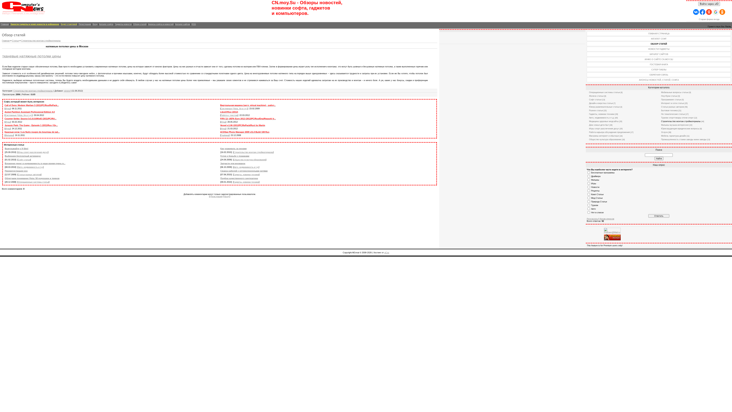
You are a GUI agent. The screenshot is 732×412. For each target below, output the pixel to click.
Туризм (594, 205)
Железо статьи (596, 96)
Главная (5, 24)
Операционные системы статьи (33, 182)
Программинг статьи (671, 99)
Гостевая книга (659, 64)
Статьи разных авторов (29, 174)
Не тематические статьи (673, 114)
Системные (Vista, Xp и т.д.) (234, 108)
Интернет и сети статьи (672, 103)
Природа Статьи (599, 201)
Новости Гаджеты (658, 49)
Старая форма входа (709, 19)
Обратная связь (658, 75)
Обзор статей (139, 24)
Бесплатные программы (603, 172)
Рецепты (595, 191)
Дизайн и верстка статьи (601, 103)
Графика (225, 135)
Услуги (664, 132)
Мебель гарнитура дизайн (673, 136)
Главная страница (658, 33)
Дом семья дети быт (599, 125)
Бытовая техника (669, 110)
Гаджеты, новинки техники (246, 174)
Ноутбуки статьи (669, 96)
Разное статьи (596, 110)
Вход (95, 24)
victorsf (67, 91)
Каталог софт (659, 39)
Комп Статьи (597, 194)
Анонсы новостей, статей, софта (659, 80)
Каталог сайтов (182, 24)
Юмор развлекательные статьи (604, 107)
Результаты (592, 219)
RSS (194, 24)
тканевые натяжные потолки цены (31, 56)
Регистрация (85, 24)
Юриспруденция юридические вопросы (680, 128)
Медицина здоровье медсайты (604, 121)
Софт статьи (24, 160)
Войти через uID (709, 3)
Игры (7, 108)
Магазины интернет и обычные (604, 136)
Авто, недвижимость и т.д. (30, 167)
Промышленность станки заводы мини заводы (683, 139)
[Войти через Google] (716, 12)
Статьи (15, 40)
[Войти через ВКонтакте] (696, 12)
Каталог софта (106, 24)
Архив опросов (607, 219)
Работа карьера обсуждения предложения (609, 132)
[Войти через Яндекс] (709, 12)
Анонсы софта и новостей (160, 24)
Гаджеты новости (123, 24)
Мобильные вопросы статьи (674, 92)
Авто (593, 209)
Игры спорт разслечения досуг (33, 152)
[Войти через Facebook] (702, 12)
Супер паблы (658, 69)
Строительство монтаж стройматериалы (41, 40)
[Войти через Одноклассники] (722, 12)
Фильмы (9, 135)
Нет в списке (597, 212)
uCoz (386, 252)
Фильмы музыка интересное (675, 125)
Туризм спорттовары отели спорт (677, 118)
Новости (595, 187)
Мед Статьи (597, 198)
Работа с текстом (229, 115)
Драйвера (595, 176)
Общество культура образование (250, 160)
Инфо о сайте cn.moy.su (659, 59)
